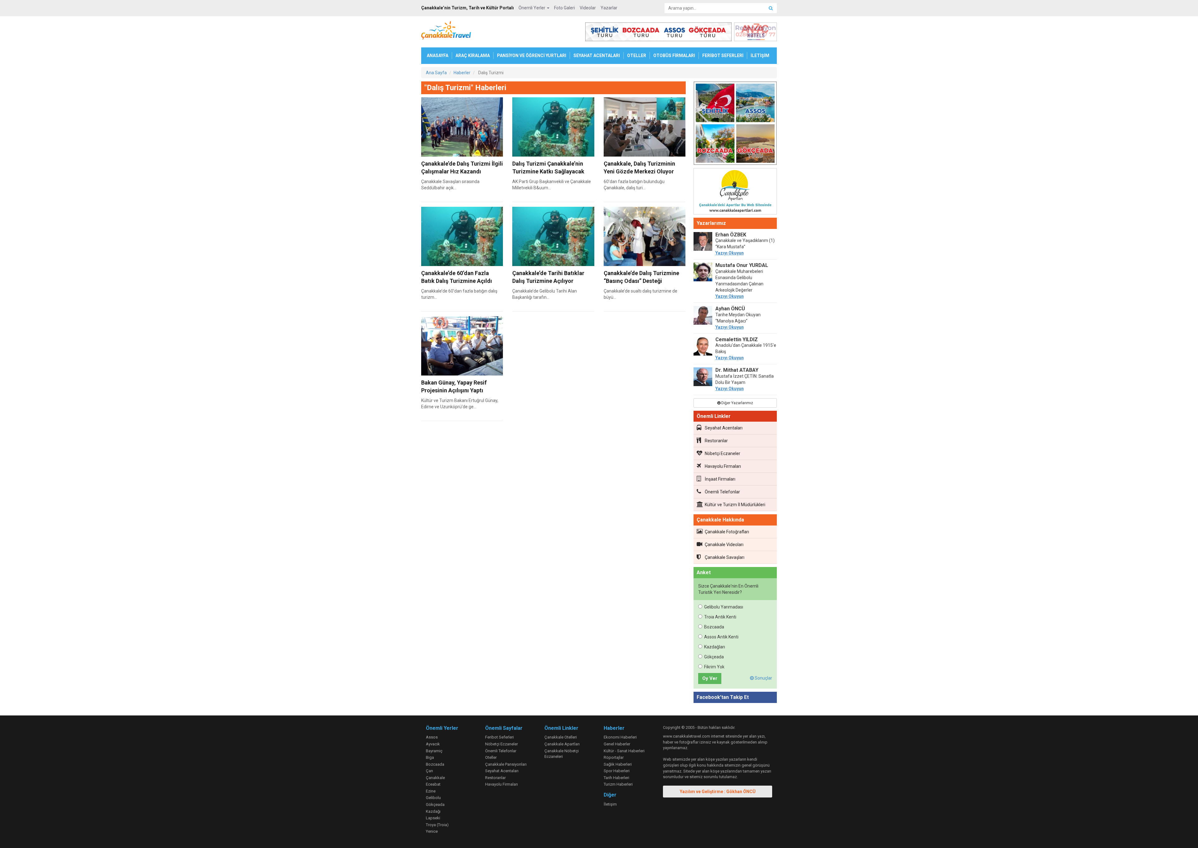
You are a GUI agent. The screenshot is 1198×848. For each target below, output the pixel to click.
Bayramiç (434, 751)
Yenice (432, 831)
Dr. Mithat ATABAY (736, 370)
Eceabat (433, 784)
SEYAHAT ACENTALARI (596, 55)
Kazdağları (714, 646)
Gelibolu (433, 797)
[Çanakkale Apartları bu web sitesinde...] (735, 192)
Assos (432, 737)
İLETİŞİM (760, 55)
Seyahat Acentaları (724, 427)
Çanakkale (435, 777)
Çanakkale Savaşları (724, 557)
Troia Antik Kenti (720, 616)
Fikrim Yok (714, 666)
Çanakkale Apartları (562, 744)
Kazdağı (433, 811)
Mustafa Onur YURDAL (741, 265)
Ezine (431, 791)
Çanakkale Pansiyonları (506, 764)
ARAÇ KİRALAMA (472, 55)
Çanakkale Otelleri (560, 737)
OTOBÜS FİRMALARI (674, 55)
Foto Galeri (564, 7)
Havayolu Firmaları (723, 466)
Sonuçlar (763, 678)
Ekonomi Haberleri (620, 737)
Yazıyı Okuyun (729, 252)
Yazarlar (609, 7)
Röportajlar (614, 757)
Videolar (588, 7)
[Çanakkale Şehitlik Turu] (735, 124)
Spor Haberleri (617, 770)
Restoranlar (716, 440)
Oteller (491, 757)
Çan (429, 770)
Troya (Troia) (437, 824)
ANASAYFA (437, 55)
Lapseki (433, 818)
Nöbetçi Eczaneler (722, 453)
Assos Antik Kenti (721, 636)
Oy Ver (709, 678)
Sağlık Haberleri (618, 764)
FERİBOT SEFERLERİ (722, 55)
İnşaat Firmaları (720, 479)
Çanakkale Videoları (724, 544)
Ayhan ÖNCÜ (730, 309)
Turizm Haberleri (618, 784)
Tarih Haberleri (616, 777)
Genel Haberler (617, 744)
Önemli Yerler (532, 7)
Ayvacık (433, 744)
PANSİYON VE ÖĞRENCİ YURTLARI (531, 55)
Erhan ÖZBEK (730, 235)
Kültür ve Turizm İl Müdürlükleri (735, 504)
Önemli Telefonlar (722, 491)
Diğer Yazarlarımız (736, 403)
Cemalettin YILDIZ (736, 339)
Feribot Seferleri (499, 737)
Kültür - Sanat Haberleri (624, 751)
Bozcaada (714, 626)
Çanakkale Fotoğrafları (727, 531)
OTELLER (636, 55)
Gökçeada (714, 656)
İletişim (610, 804)
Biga (430, 757)
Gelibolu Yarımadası (723, 606)
